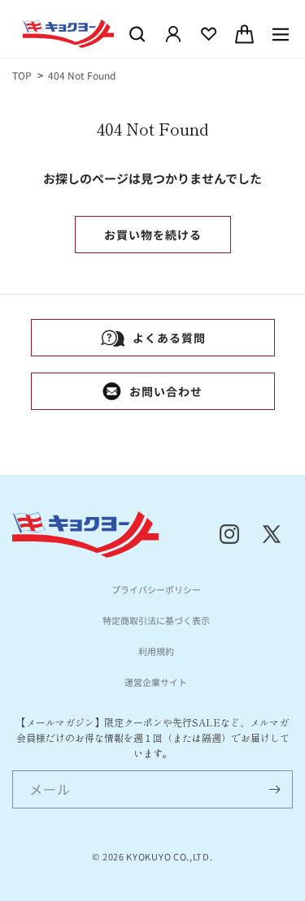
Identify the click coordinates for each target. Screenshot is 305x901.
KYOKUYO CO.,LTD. (169, 856)
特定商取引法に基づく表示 (156, 620)
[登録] (274, 789)
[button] (137, 34)
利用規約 (156, 650)
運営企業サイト (155, 681)
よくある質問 (169, 338)
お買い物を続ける (153, 234)
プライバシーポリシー (156, 589)
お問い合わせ (166, 391)
